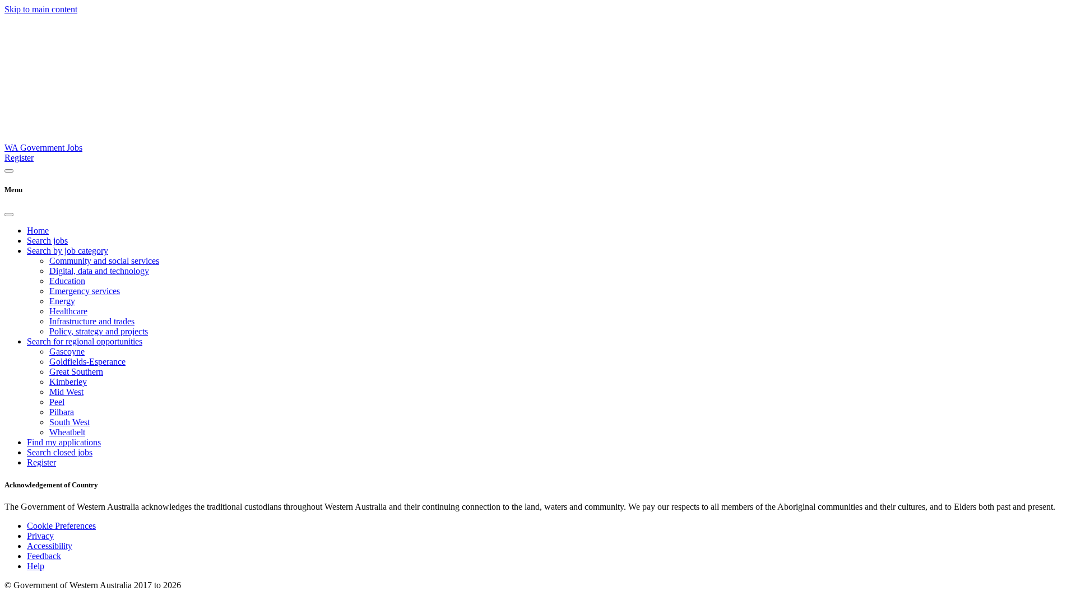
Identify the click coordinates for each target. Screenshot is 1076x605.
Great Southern (76, 371)
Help (35, 566)
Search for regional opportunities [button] (84, 341)
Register (19, 157)
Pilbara (61, 412)
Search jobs (47, 240)
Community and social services (104, 261)
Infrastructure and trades (91, 321)
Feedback (44, 556)
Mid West (66, 392)
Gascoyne (67, 351)
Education (67, 281)
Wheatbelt (67, 432)
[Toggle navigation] (8, 171)
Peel (56, 402)
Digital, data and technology (99, 271)
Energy (62, 301)
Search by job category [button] (67, 250)
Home (38, 230)
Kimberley (68, 382)
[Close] (8, 214)
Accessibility (49, 546)
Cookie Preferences (61, 525)
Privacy (40, 536)
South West (69, 422)
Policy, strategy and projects (98, 331)
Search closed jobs (59, 452)
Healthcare (68, 311)
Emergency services (84, 291)
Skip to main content (40, 9)
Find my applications (64, 442)
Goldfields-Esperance (87, 361)
